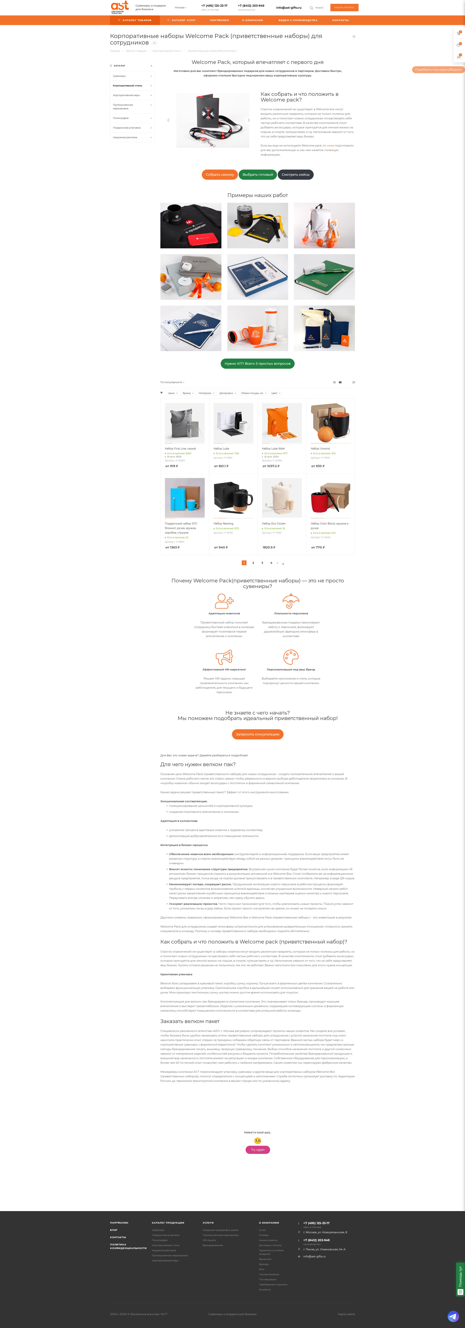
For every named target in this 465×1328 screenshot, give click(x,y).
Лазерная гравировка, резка (220, 1230)
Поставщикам (267, 1279)
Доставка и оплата (270, 1245)
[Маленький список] (334, 382)
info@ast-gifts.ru (289, 7)
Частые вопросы (269, 1274)
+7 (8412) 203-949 (251, 7)
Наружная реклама (164, 1250)
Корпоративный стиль (165, 1245)
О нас (262, 1230)
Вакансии (265, 1259)
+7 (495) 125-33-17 (214, 7)
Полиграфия (159, 1240)
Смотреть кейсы (296, 175)
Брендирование (213, 1245)
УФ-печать (209, 1240)
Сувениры (158, 1230)
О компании (269, 1222)
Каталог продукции (168, 1222)
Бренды (264, 1264)
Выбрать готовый (258, 175)
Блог (114, 1230)
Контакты (118, 1237)
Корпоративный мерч (165, 1260)
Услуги (208, 1222)
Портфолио (119, 1222)
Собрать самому (220, 175)
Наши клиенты (268, 1240)
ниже (330, 145)
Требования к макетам (273, 1284)
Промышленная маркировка (170, 1255)
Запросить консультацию (258, 734)
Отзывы (263, 1235)
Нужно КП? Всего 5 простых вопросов (258, 364)
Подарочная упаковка (165, 1235)
